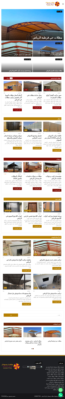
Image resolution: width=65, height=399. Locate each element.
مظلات (7, 78)
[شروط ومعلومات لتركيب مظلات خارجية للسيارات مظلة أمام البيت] (32, 367)
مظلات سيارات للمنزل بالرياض (54, 70)
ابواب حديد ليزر (27, 59)
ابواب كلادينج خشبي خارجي (33, 216)
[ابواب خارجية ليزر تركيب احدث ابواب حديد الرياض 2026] (39, 367)
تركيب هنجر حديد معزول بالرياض (22, 54)
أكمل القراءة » (57, 107)
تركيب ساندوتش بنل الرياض (52, 293)
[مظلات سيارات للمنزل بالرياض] (48, 65)
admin (59, 93)
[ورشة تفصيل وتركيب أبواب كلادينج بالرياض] (16, 65)
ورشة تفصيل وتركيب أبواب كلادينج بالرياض (20, 70)
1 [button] (33, 348)
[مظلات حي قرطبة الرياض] (32, 25)
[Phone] (60, 395)
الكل (11, 78)
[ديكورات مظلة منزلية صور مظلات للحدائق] (26, 367)
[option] (32, 40)
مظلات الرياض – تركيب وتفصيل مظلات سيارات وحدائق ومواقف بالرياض (33, 342)
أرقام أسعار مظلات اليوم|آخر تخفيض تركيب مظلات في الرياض (13, 97)
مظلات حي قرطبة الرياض (47, 37)
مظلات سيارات (59, 43)
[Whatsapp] (60, 390)
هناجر (29, 43)
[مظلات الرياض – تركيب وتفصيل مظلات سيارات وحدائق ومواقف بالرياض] (48, 49)
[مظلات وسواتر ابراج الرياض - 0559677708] (52, 4)
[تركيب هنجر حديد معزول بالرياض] (16, 49)
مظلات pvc (59, 11)
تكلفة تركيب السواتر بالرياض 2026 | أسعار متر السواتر (53, 138)
